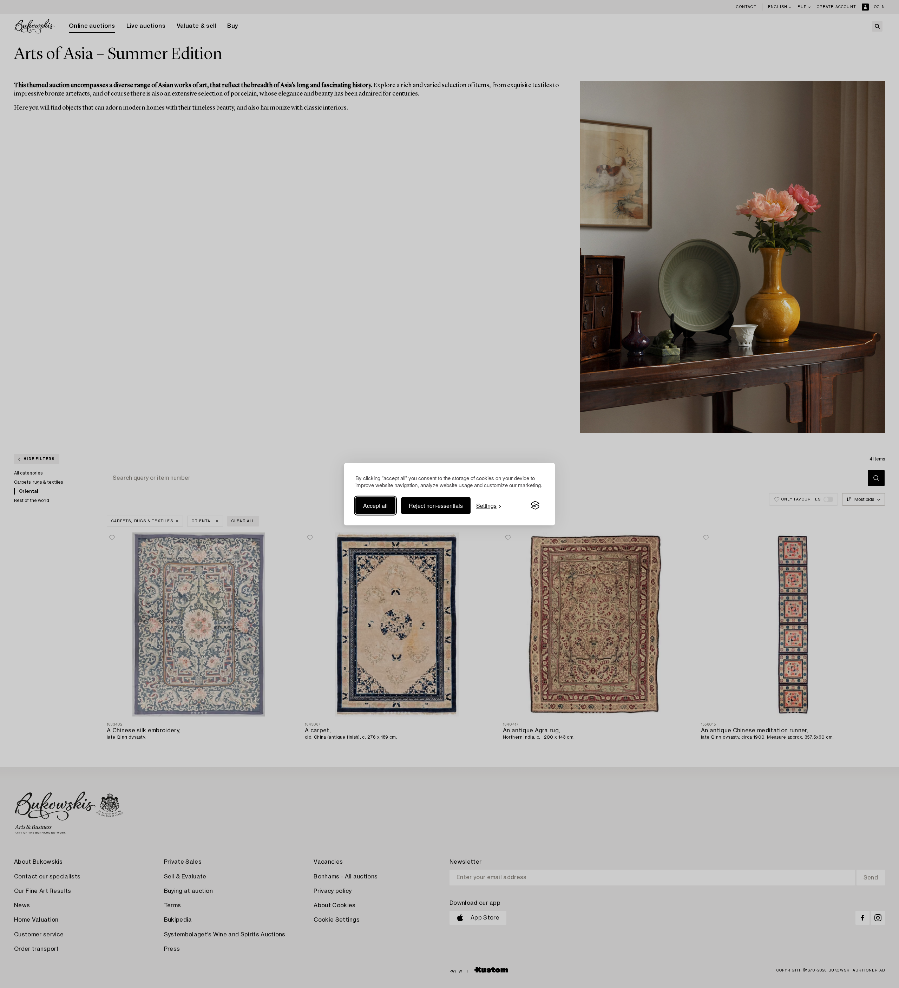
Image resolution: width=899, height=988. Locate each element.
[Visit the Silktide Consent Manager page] (535, 505)
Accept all (375, 505)
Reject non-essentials (436, 505)
